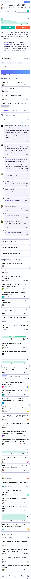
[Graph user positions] (14, 11)
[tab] (5, 110)
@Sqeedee (8, 159)
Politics (4, 62)
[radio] (18, 11)
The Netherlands (11, 62)
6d (8, 127)
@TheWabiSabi (9, 183)
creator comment (8, 44)
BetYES (7, 27)
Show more (5, 106)
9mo (11, 145)
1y (12, 174)
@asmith (7, 232)
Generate (26, 58)
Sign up (27, 2)
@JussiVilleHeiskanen (10, 200)
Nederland (19, 62)
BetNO (22, 27)
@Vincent (7, 191)
